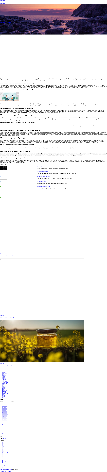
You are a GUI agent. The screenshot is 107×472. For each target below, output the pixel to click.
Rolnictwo (4, 387)
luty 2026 (4, 410)
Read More (2, 253)
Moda (3, 380)
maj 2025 (4, 419)
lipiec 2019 (4, 434)
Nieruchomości (5, 382)
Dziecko (3, 374)
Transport (4, 391)
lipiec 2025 (4, 417)
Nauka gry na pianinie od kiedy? (43, 181)
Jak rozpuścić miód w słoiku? (6, 365)
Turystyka (4, 392)
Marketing (4, 379)
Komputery (4, 378)
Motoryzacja (4, 381)
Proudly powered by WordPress (5, 471)
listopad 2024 (4, 425)
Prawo (3, 385)
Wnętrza (3, 396)
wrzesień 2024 (4, 426)
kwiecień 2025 (4, 420)
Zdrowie (9, 22)
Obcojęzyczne (4, 383)
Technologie (4, 390)
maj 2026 (4, 407)
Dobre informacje (3, 0)
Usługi (3, 395)
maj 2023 (4, 430)
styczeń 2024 (4, 428)
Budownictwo (4, 373)
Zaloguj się (4, 438)
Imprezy (3, 377)
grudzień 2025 (4, 412)
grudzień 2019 (4, 433)
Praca (3, 384)
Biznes (3, 372)
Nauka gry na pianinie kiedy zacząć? (43, 186)
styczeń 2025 (4, 423)
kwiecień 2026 (4, 408)
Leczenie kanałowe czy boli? (6, 255)
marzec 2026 (4, 409)
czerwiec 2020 (4, 432)
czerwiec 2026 (4, 406)
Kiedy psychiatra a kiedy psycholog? (43, 166)
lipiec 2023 (4, 429)
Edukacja (4, 375)
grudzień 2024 (4, 424)
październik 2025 (5, 414)
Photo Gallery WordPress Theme (6, 469)
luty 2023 (4, 431)
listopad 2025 (4, 413)
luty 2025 (4, 422)
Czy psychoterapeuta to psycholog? (43, 176)
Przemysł (3, 386)
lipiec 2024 (4, 427)
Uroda (3, 394)
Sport (3, 389)
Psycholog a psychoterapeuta (42, 171)
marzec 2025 (4, 421)
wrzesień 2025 (4, 415)
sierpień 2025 (4, 416)
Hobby (3, 376)
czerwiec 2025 (4, 418)
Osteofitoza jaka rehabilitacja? (7, 317)
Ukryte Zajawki (5, 393)
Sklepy (3, 388)
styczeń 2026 (4, 411)
